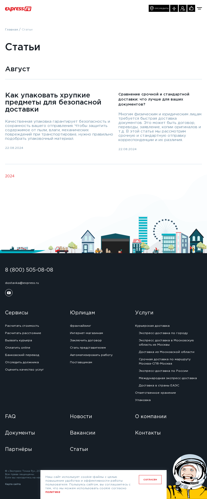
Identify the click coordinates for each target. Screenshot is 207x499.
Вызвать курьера (183, 8)
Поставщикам (81, 362)
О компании (151, 416)
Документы (20, 433)
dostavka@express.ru (22, 283)
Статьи (79, 449)
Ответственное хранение (155, 392)
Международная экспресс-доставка (168, 378)
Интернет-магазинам (86, 333)
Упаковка (143, 400)
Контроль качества (191, 8)
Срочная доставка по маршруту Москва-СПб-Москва (165, 361)
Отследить (162, 8)
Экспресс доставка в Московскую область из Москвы (166, 342)
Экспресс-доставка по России (163, 371)
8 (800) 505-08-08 (29, 270)
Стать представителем (88, 347)
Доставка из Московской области (166, 352)
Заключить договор (86, 340)
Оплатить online (17, 347)
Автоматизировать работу (91, 355)
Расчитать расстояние (23, 333)
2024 (9, 176)
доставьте (106, 423)
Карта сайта (13, 484)
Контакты (148, 433)
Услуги (144, 313)
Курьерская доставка (152, 325)
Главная (11, 29)
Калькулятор (174, 8)
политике (52, 492)
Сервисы (16, 313)
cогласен (150, 480)
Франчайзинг (80, 325)
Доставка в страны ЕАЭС (159, 385)
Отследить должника (22, 362)
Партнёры (18, 449)
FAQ (10, 416)
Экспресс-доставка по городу (163, 333)
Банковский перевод (22, 355)
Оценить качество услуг (24, 369)
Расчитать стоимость (22, 325)
